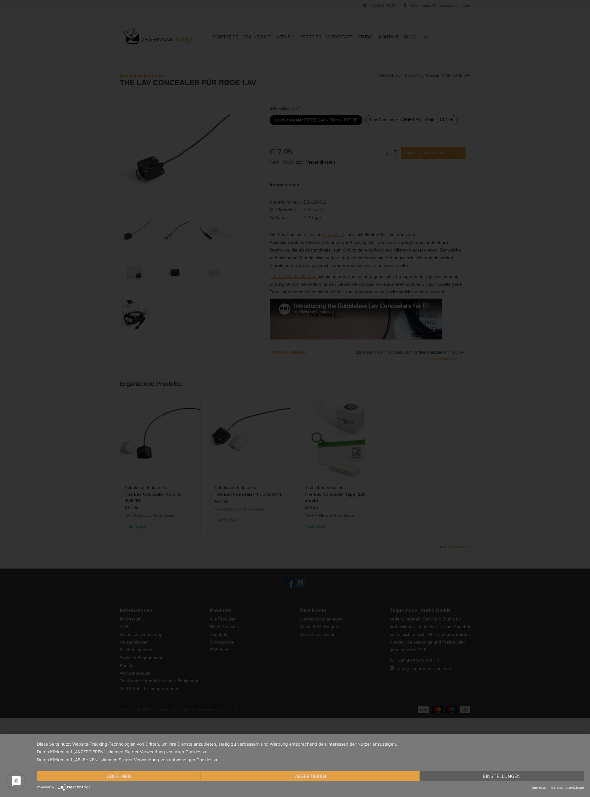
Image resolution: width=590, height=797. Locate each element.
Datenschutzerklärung (567, 787)
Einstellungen (502, 776)
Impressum (540, 787)
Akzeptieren (310, 776)
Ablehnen (119, 776)
